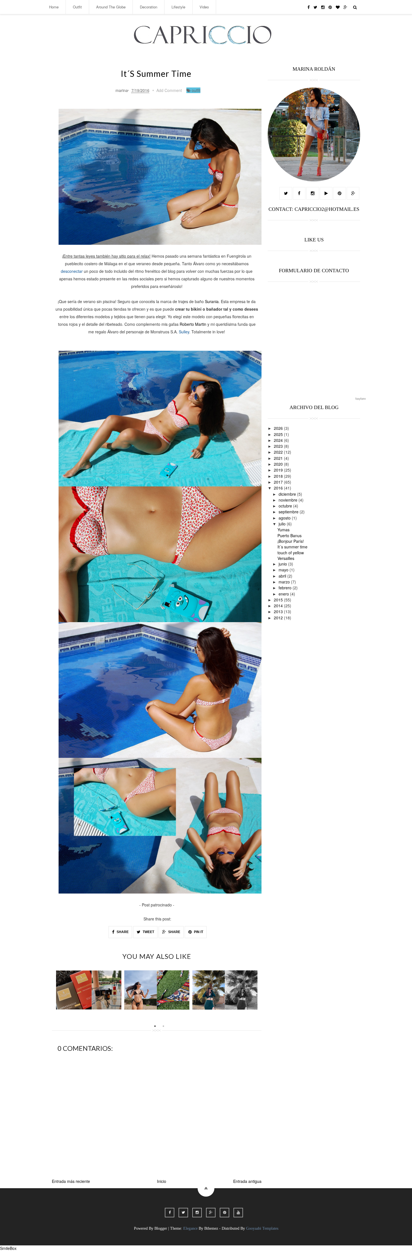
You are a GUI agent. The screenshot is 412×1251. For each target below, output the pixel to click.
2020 (279, 464)
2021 (279, 458)
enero (284, 594)
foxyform (360, 399)
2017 (279, 482)
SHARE (122, 932)
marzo (285, 582)
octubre (286, 506)
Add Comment (169, 90)
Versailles (285, 558)
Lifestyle (178, 7)
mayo (284, 570)
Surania (212, 301)
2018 (279, 476)
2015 (279, 600)
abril (283, 576)
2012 (279, 617)
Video (204, 7)
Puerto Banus (289, 535)
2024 (279, 440)
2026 (279, 428)
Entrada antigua (247, 1181)
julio (283, 524)
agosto (285, 518)
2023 (279, 446)
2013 (279, 611)
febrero (286, 587)
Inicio (161, 1181)
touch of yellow (290, 552)
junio (283, 564)
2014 (279, 605)
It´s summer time (292, 547)
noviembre (288, 500)
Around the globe (111, 7)
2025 (279, 434)
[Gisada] (88, 990)
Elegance (190, 1228)
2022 (279, 452)
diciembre (288, 494)
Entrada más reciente (71, 1181)
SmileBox (8, 1248)
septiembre (289, 511)
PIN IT (198, 932)
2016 (279, 488)
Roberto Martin (193, 324)
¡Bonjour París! (290, 541)
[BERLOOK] (156, 990)
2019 (279, 470)
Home (54, 7)
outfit (196, 90)
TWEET (148, 932)
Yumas (283, 529)
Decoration (148, 7)
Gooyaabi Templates (262, 1228)
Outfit (77, 7)
